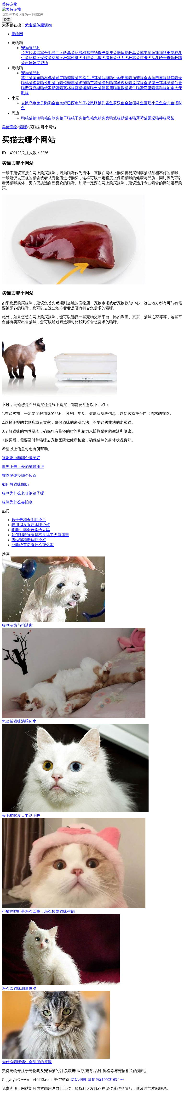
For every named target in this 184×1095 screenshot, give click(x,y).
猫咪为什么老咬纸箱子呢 (23, 493)
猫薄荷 (138, 118)
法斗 (155, 58)
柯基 (86, 53)
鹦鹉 (48, 103)
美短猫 (38, 78)
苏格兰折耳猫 (90, 78)
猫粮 (32, 118)
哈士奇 (165, 58)
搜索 (7, 20)
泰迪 (121, 53)
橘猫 (29, 83)
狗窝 (105, 118)
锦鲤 (63, 103)
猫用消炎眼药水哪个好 (31, 525)
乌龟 (32, 103)
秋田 (167, 53)
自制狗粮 (55, 118)
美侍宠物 (9, 4)
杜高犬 (134, 58)
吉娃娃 (30, 63)
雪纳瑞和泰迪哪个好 (29, 540)
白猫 (59, 83)
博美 (144, 53)
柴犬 (113, 53)
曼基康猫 (109, 88)
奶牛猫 (134, 88)
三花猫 (96, 83)
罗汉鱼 (119, 103)
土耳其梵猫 (164, 83)
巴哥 (105, 53)
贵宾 (40, 53)
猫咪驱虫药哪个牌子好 (21, 458)
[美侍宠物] (11, 9)
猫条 (128, 118)
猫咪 (23, 127)
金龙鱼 (168, 103)
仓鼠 (25, 103)
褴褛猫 (122, 88)
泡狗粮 (42, 118)
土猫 (98, 88)
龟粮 (90, 118)
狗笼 (113, 118)
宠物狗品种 (30, 48)
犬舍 (29, 25)
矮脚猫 (88, 88)
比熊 (78, 53)
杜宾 (67, 58)
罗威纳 (42, 63)
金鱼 (55, 103)
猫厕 (147, 118)
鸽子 (82, 103)
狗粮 (25, 118)
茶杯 (174, 53)
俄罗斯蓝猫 (53, 88)
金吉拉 (149, 78)
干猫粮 (69, 118)
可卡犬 (145, 58)
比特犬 (88, 58)
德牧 (128, 53)
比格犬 (34, 58)
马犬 (136, 53)
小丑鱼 (157, 103)
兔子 (40, 103)
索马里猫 (147, 88)
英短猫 (27, 78)
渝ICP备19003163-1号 (106, 1080)
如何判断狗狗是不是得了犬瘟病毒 (40, 535)
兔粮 (98, 118)
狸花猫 (38, 83)
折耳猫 (172, 78)
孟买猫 (138, 83)
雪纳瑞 (96, 53)
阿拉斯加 (155, 53)
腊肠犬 (111, 58)
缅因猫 (73, 78)
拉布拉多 (28, 53)
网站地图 (78, 1080)
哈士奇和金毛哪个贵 (29, 520)
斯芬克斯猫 (34, 88)
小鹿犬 (99, 58)
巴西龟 (73, 103)
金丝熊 (130, 103)
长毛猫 (50, 83)
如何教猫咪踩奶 (15, 484)
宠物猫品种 (30, 73)
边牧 (174, 58)
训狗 (48, 25)
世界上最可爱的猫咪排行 (23, 467)
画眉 (147, 103)
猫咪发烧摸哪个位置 (19, 475)
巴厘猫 (161, 78)
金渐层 (149, 83)
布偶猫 (50, 78)
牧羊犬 (69, 53)
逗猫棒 (157, 118)
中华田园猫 (122, 78)
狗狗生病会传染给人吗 (31, 530)
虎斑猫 (84, 83)
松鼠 (90, 103)
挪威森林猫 (122, 83)
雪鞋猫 (161, 88)
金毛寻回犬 (53, 53)
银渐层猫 (71, 83)
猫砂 (121, 118)
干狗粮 (80, 118)
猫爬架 (168, 118)
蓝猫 (78, 88)
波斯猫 (107, 78)
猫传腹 (38, 25)
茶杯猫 (69, 88)
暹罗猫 (61, 78)
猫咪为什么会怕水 (17, 502)
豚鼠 (98, 103)
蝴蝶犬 (46, 58)
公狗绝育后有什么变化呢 (33, 545)
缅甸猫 (107, 83)
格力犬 (122, 58)
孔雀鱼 (107, 103)
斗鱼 (140, 103)
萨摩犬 (57, 58)
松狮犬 (76, 58)
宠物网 (17, 34)
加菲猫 (138, 78)
